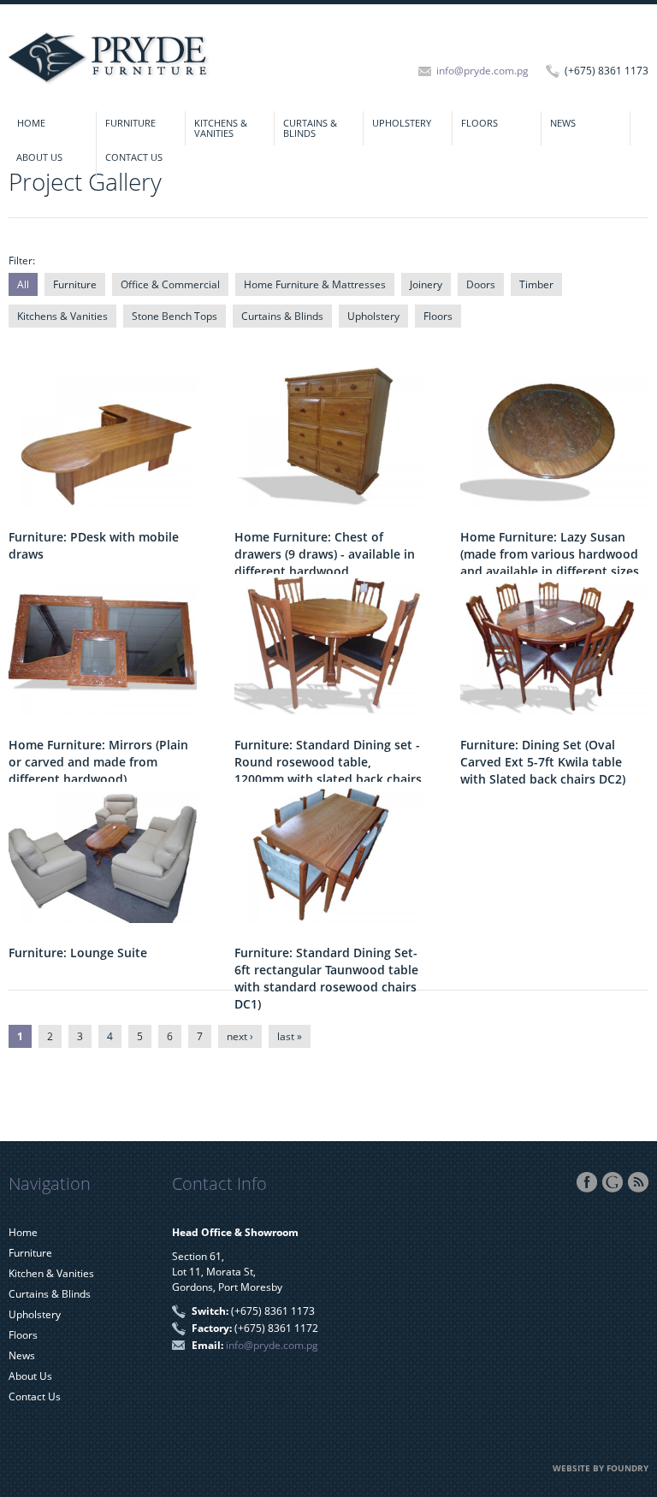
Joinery (426, 284)
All (23, 284)
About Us (39, 157)
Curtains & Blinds (310, 127)
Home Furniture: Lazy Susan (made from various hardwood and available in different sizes (549, 554)
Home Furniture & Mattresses (315, 284)
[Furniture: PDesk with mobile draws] (103, 436)
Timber (536, 284)
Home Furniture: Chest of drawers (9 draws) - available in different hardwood (324, 554)
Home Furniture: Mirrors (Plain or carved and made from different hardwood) (98, 762)
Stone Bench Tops (174, 316)
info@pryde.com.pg (482, 70)
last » (289, 1036)
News (563, 122)
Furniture (130, 122)
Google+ (612, 1182)
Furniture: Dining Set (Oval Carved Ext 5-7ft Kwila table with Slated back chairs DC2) (542, 762)
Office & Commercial (170, 284)
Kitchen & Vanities (51, 1273)
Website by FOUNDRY (600, 1468)
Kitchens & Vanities (220, 127)
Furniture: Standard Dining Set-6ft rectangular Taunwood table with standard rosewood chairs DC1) (326, 978)
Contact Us (134, 157)
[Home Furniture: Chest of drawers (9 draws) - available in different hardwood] (328, 436)
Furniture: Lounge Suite (78, 952)
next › (240, 1036)
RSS (638, 1182)
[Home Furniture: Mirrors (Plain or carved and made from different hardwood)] (103, 644)
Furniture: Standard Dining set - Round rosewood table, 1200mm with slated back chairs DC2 (328, 770)
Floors (479, 122)
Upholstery (401, 122)
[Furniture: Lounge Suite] (103, 852)
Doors (480, 284)
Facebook (587, 1182)
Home (31, 122)
